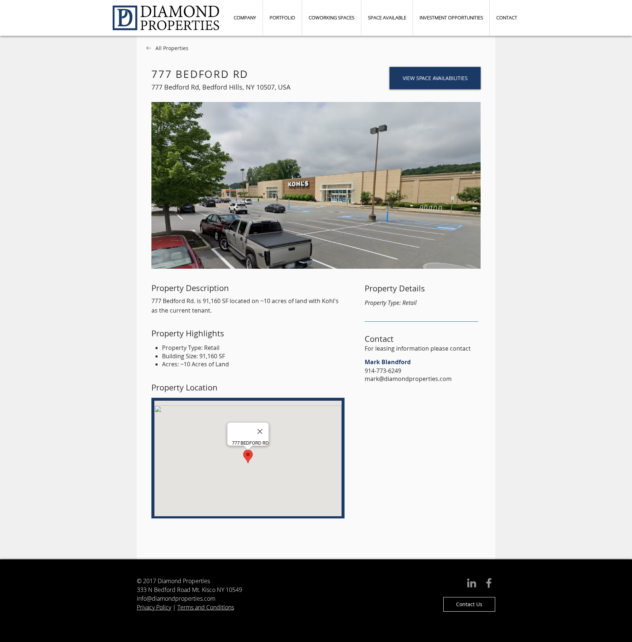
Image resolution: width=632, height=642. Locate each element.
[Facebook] (488, 583)
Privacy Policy (154, 607)
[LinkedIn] (471, 583)
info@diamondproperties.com (176, 598)
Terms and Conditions (205, 607)
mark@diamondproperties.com (408, 379)
